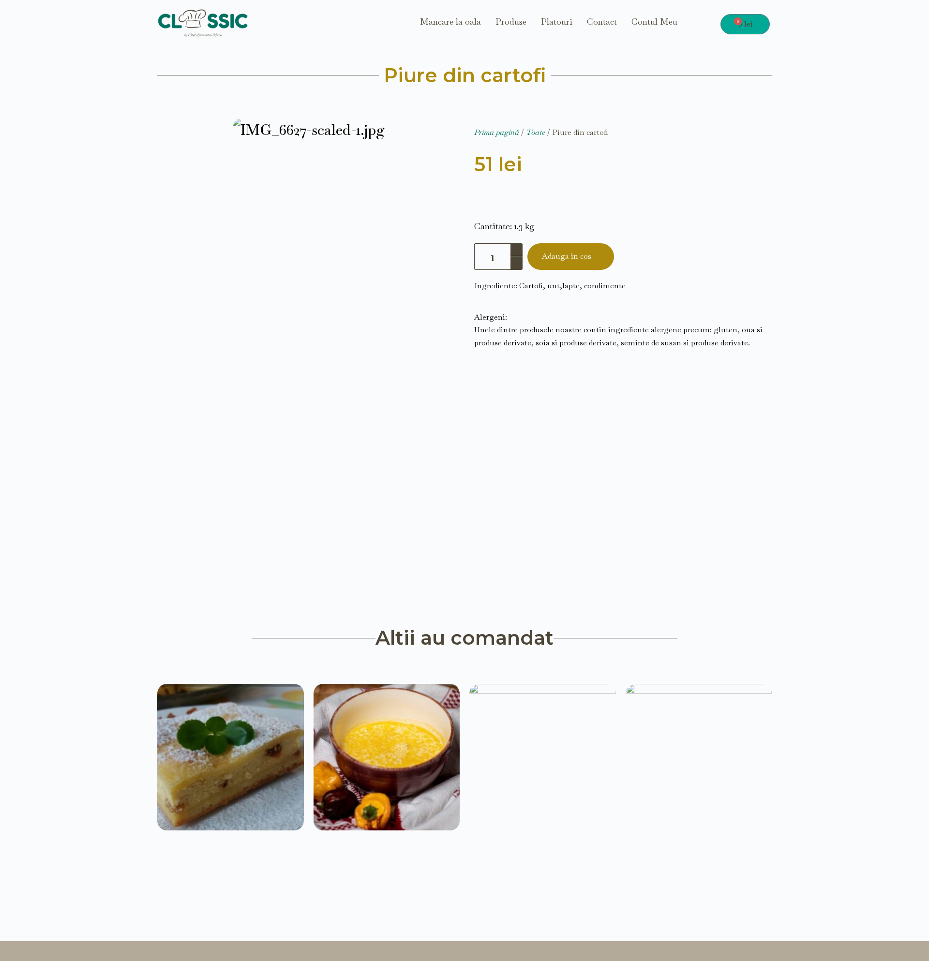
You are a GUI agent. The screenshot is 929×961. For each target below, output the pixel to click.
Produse (510, 22)
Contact (602, 22)
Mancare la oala (450, 22)
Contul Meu (654, 22)
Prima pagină (496, 132)
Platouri (556, 22)
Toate (535, 132)
